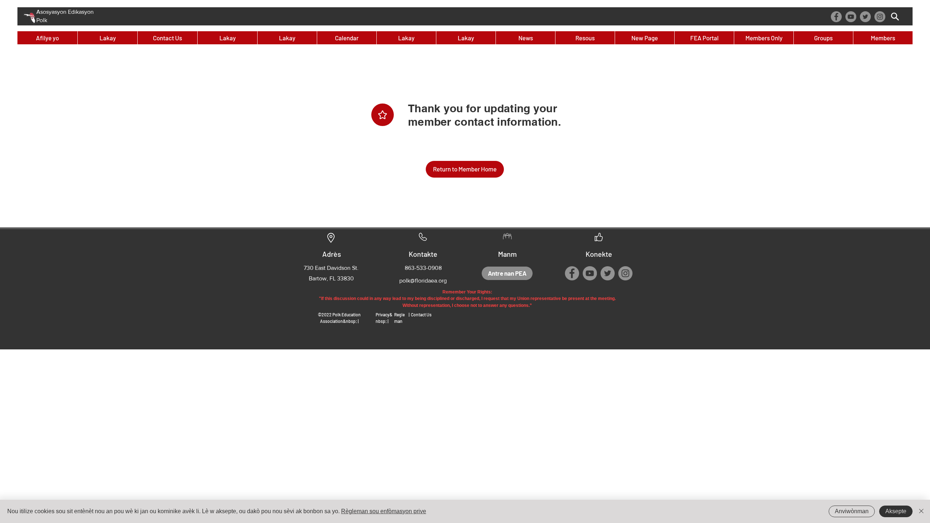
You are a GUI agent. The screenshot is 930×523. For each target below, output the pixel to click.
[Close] (921, 511)
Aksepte (895, 511)
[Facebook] (836, 16)
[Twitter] (865, 16)
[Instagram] (879, 16)
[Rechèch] (895, 16)
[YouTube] (850, 16)
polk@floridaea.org (423, 280)
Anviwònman (852, 511)
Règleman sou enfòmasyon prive (383, 511)
